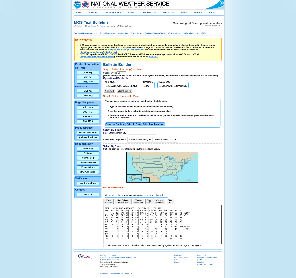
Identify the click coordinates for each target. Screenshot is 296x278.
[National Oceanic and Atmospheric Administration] (76, 4)
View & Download (138, 201)
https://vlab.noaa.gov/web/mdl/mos (97, 57)
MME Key (88, 95)
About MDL (201, 33)
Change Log (88, 158)
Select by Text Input (115, 124)
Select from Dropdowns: (115, 139)
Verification (123, 33)
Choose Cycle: (110, 73)
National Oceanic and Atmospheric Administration (118, 257)
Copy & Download (159, 201)
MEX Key (88, 77)
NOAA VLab (188, 33)
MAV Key (88, 72)
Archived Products (88, 137)
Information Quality (181, 257)
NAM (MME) (181, 86)
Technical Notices (88, 162)
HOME (78, 13)
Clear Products (124, 91)
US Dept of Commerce (108, 255)
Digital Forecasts (107, 33)
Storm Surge (136, 33)
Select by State (134, 124)
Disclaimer (178, 255)
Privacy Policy (202, 255)
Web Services (174, 33)
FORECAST (93, 13)
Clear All (170, 201)
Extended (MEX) (130, 86)
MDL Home (88, 107)
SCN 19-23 (153, 57)
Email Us (88, 194)
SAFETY (132, 13)
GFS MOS (88, 116)
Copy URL (149, 201)
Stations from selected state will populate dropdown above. (131, 149)
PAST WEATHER (113, 13)
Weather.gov (78, 26)
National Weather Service (109, 260)
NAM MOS (88, 121)
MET (148, 86)
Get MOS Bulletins (88, 132)
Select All (109, 91)
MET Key (88, 91)
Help (176, 260)
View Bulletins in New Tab (123, 201)
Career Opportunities (205, 264)
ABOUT (212, 13)
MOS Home (88, 112)
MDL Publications (88, 172)
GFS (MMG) (167, 86)
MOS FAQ (88, 148)
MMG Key (87, 82)
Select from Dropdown (153, 124)
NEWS (184, 13)
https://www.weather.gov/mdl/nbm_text (98, 52)
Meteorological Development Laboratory (100, 26)
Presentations (88, 167)
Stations (88, 153)
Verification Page (88, 183)
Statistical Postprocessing (85, 33)
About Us (200, 262)
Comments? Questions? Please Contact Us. (116, 273)
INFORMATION (149, 13)
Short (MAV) (114, 86)
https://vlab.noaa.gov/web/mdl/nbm (127, 50)
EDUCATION (168, 13)
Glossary (177, 262)
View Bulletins (108, 201)
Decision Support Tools (155, 33)
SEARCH (198, 13)
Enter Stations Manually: (115, 133)
